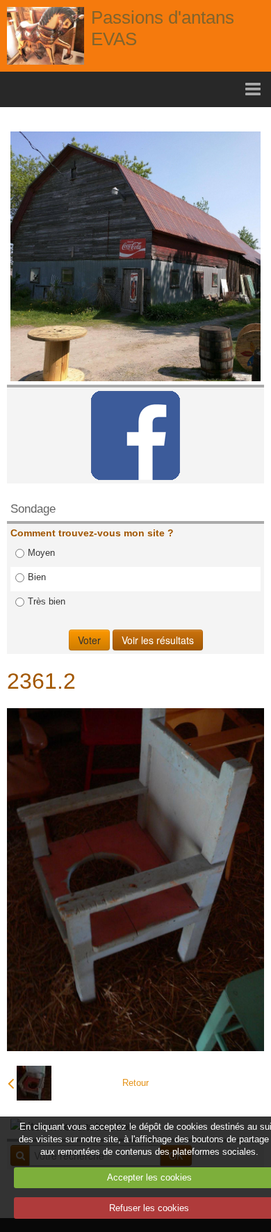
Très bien (46, 601)
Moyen (41, 552)
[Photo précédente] (29, 1083)
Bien (37, 577)
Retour (135, 1083)
